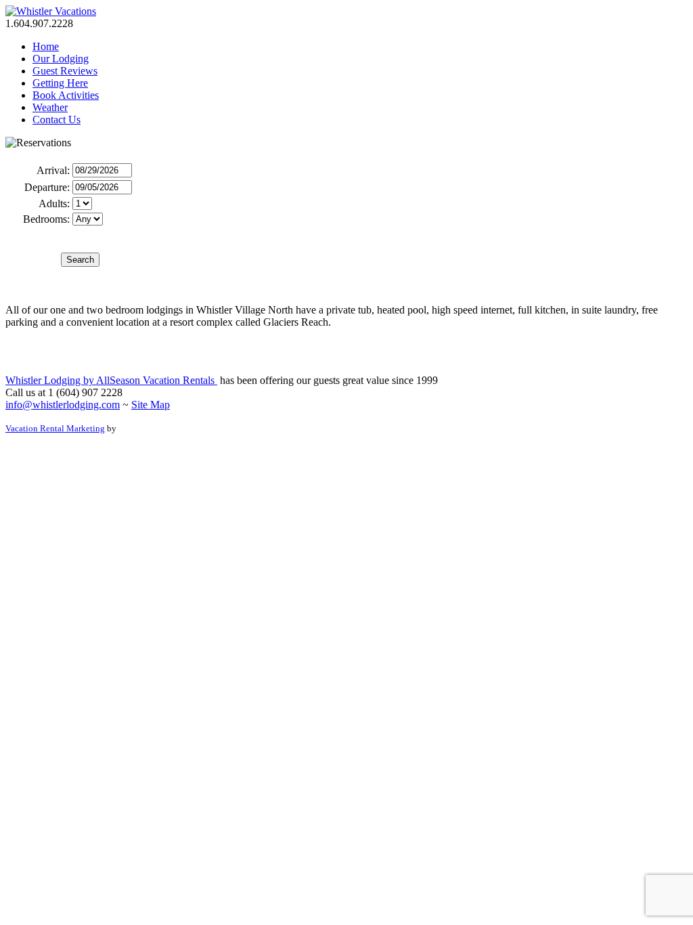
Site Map (150, 404)
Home (45, 46)
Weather (50, 107)
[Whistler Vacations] (50, 11)
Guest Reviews (64, 71)
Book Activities (65, 95)
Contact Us (56, 119)
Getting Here (60, 83)
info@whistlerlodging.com (62, 404)
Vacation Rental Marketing (55, 428)
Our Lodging (60, 58)
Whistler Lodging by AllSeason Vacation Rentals (111, 380)
